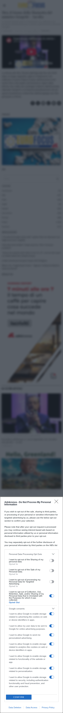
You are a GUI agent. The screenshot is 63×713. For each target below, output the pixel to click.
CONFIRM (18, 697)
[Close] (57, 502)
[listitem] (31, 554)
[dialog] (31, 605)
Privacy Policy (48, 707)
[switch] (51, 560)
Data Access (31, 707)
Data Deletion (15, 707)
